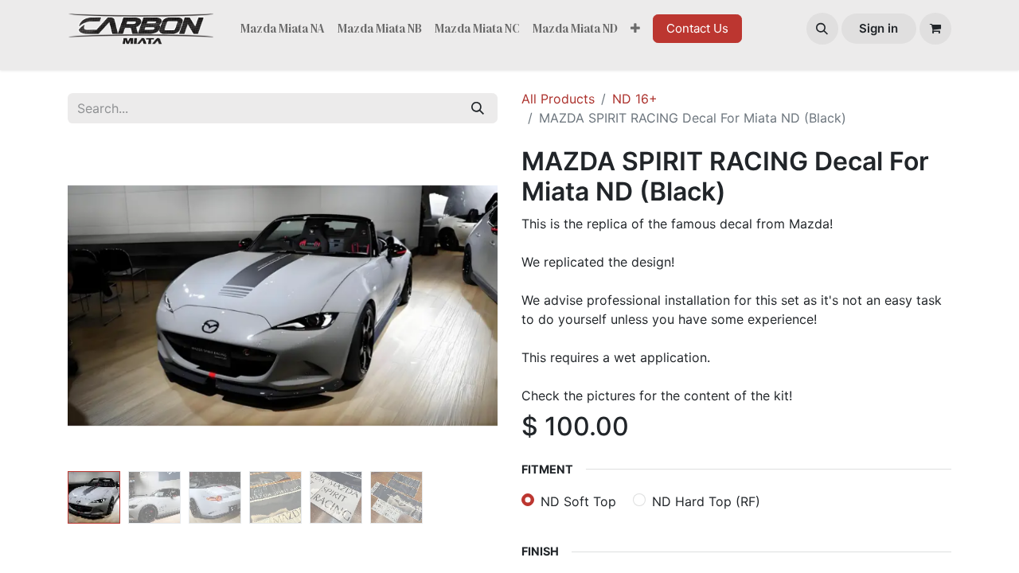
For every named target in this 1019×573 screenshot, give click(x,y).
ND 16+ (635, 99)
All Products (558, 99)
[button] (822, 29)
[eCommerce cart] (935, 29)
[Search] (478, 108)
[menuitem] (282, 29)
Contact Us (697, 28)
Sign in (878, 28)
